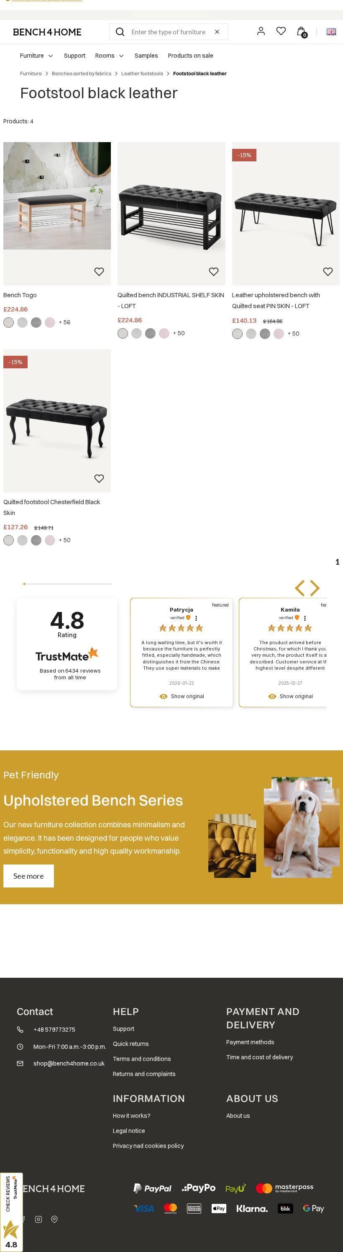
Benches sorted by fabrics (81, 73)
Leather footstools (142, 73)
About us (238, 1115)
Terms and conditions (142, 1059)
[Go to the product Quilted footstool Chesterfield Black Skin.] (57, 420)
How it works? (132, 1115)
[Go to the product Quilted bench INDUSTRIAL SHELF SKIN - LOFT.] (171, 214)
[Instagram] (38, 1219)
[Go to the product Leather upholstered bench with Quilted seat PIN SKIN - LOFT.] (286, 214)
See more (28, 875)
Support (123, 1029)
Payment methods (250, 1042)
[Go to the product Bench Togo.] (57, 196)
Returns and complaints (144, 1074)
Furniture (31, 73)
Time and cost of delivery (259, 1057)
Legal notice (129, 1131)
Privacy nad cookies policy (148, 1146)
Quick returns (131, 1044)
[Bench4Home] (54, 1219)
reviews (77, 674)
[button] (120, 32)
